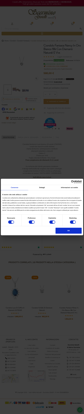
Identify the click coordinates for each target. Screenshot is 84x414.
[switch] (32, 222)
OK (68, 230)
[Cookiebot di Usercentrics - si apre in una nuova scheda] (73, 181)
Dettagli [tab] (42, 187)
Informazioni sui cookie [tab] (69, 187)
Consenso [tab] (14, 187)
